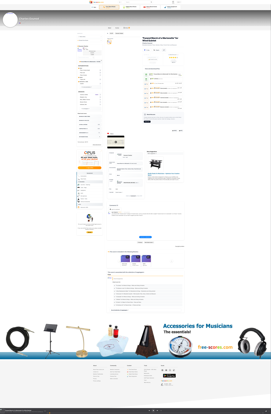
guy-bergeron (115, 212)
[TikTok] (173, 370)
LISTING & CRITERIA (89, 124)
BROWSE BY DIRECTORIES (84, 116)
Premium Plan (113, 376)
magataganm (133, 195)
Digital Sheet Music (133, 374)
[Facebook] (162, 370)
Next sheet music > (149, 242)
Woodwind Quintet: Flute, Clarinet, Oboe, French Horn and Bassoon (129, 169)
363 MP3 (92, 52)
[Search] (93, 57)
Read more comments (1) (145, 237)
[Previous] (149, 410)
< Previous (140, 242)
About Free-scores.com (98, 369)
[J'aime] (45, 411)
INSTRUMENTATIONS (83, 136)
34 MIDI (92, 54)
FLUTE (111, 33)
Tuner (145, 380)
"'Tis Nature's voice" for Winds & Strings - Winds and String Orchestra (131, 288)
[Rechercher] (151, 2)
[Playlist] (269, 411)
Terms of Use (96, 376)
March (118, 175)
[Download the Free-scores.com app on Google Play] (169, 376)
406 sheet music (92, 51)
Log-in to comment (115, 209)
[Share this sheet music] (164, 50)
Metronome (146, 373)
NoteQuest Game (148, 375)
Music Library (82, 36)
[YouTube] (166, 370)
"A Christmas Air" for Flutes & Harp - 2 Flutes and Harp (127, 305)
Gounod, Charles (119, 33)
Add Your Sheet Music (115, 371)
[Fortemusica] (162, 384)
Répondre (115, 217)
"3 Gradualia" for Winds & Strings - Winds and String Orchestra (129, 296)
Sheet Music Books (133, 371)
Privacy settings (97, 380)
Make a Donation (114, 378)
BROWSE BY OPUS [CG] (84, 120)
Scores (117, 28)
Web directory (147, 382)
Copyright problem (179, 246)
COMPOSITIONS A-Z (89, 128)
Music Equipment (133, 376)
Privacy (95, 378)
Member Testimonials (98, 374)
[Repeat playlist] (161, 411)
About (109, 28)
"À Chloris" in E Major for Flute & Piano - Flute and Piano (127, 302)
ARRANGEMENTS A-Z (89, 132)
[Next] (157, 410)
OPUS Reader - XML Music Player (150, 370)
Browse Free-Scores (83, 40)
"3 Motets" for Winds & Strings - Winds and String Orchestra (128, 299)
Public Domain (119, 192)
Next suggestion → (152, 153)
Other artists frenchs (97, 144)
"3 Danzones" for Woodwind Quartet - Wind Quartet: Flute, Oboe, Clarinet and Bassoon (135, 293)
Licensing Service (114, 374)
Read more (147, 121)
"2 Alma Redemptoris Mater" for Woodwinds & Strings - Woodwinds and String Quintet (134, 291)
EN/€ (178, 2)
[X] (170, 370)
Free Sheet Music (133, 369)
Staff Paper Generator (149, 378)
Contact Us (95, 371)
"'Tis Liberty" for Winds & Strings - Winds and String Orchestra (129, 285)
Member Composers (114, 369)
